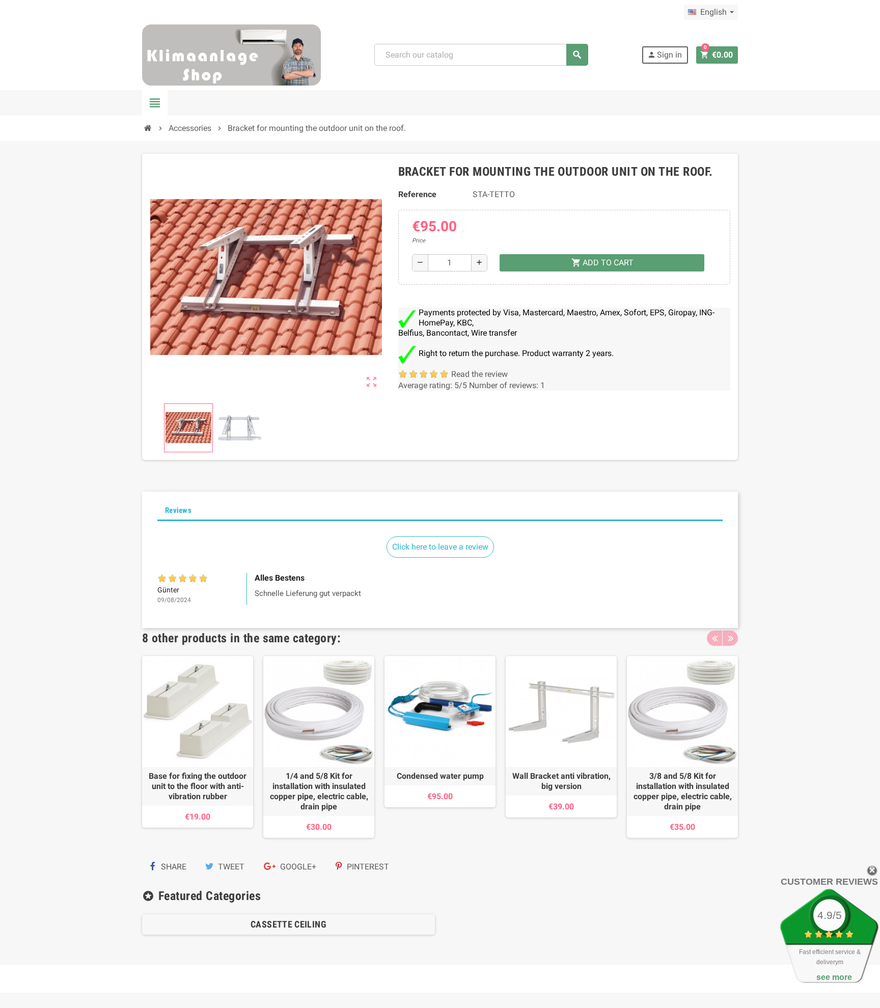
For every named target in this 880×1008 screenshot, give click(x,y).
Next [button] (730, 638)
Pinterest (367, 866)
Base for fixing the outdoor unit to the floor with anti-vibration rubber (197, 786)
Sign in (664, 55)
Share (172, 866)
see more (834, 977)
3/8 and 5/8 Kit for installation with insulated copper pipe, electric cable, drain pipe (683, 791)
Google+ (297, 866)
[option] (197, 747)
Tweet (230, 866)
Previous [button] (714, 638)
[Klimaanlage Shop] (231, 54)
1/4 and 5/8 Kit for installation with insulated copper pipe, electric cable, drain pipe (319, 791)
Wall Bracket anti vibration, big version (561, 781)
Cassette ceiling (288, 924)
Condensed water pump (440, 776)
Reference (417, 194)
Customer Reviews (829, 882)
